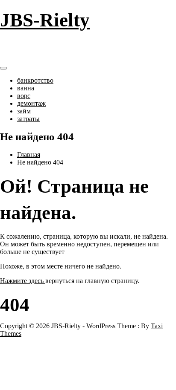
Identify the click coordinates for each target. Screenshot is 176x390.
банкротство (35, 80)
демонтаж (31, 103)
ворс (23, 95)
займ (24, 111)
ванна (25, 88)
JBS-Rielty (45, 20)
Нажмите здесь (22, 280)
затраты (28, 118)
